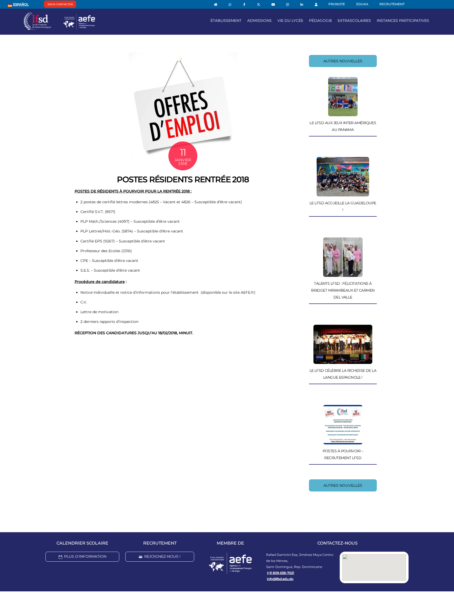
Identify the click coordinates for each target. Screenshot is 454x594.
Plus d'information (85, 556)
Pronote (336, 4)
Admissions (259, 20)
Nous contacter (60, 4)
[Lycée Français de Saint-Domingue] (59, 28)
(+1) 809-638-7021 (280, 573)
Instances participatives (403, 20)
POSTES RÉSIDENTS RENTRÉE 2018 (183, 179)
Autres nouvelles (342, 61)
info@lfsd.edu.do (280, 579)
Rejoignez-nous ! (162, 556)
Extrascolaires (354, 20)
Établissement (225, 20)
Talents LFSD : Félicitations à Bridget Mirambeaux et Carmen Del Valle (342, 290)
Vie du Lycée (290, 20)
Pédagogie (320, 20)
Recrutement (392, 4)
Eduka (362, 4)
